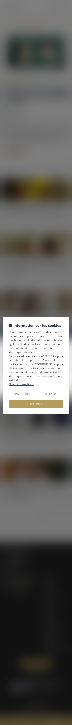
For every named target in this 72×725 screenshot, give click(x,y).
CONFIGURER (21, 394)
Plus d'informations (21, 384)
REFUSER (50, 394)
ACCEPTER (36, 404)
